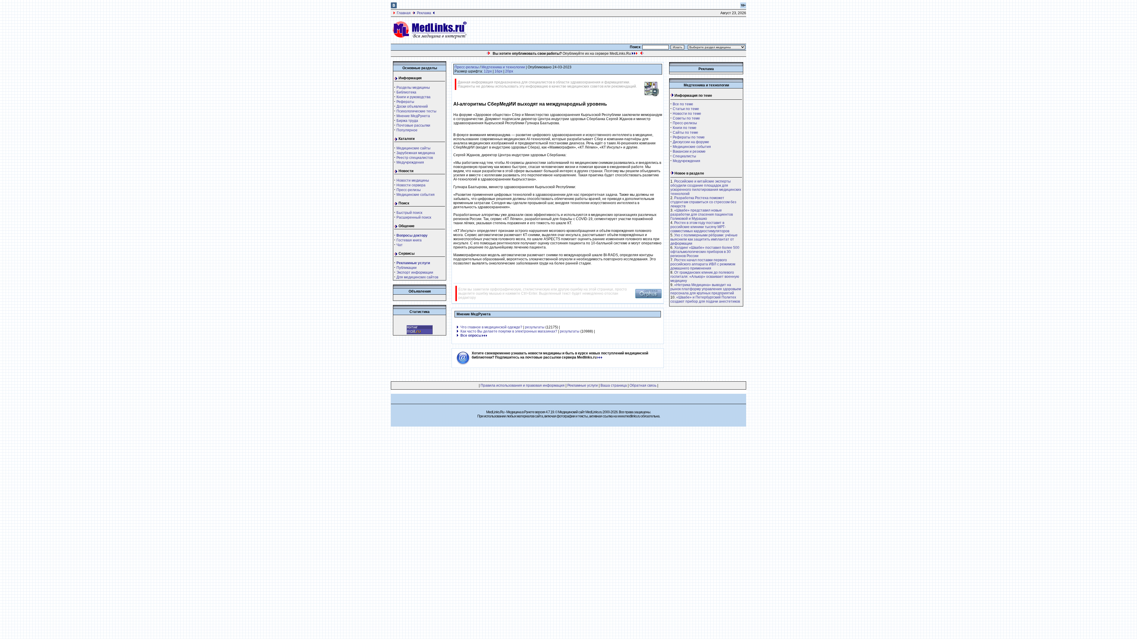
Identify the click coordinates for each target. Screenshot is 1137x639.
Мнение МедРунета (413, 116)
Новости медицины (412, 180)
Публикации (406, 268)
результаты (535, 327)
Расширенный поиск (413, 217)
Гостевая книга (409, 240)
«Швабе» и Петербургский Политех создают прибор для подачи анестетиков (705, 299)
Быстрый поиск (409, 213)
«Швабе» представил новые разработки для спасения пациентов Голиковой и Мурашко (701, 214)
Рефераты (405, 102)
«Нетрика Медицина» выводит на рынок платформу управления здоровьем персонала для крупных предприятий (705, 289)
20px (509, 71)
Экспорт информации (414, 272)
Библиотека (406, 92)
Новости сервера (410, 185)
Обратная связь (642, 385)
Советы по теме (686, 118)
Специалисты (684, 156)
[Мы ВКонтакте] (394, 7)
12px (488, 71)
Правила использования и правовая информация (523, 385)
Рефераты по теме (689, 137)
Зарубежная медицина (415, 153)
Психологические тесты (416, 111)
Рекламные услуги (582, 385)
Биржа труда (407, 121)
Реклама (424, 13)
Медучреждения (410, 162)
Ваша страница (613, 385)
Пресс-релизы (408, 190)
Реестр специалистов (414, 158)
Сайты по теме (685, 132)
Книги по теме (684, 128)
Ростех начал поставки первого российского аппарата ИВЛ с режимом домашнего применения (702, 264)
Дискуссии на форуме (691, 142)
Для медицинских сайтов (417, 277)
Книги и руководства (413, 97)
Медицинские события (415, 195)
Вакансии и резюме (689, 151)
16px (498, 71)
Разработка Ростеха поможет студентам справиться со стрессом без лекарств (703, 202)
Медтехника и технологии (503, 67)
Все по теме (683, 104)
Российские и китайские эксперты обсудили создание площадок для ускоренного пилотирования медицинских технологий (705, 187)
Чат (399, 245)
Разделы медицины (413, 87)
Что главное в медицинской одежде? (491, 327)
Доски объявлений (412, 106)
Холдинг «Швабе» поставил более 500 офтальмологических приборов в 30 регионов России (704, 252)
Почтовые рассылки (413, 125)
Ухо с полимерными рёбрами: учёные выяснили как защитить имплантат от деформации (704, 239)
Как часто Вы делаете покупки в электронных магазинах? (508, 331)
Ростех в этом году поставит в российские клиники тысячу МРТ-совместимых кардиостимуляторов (699, 227)
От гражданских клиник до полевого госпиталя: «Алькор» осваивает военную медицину (704, 276)
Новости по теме (687, 114)
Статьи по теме (686, 109)
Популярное (406, 130)
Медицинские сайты (413, 148)
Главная (404, 13)
